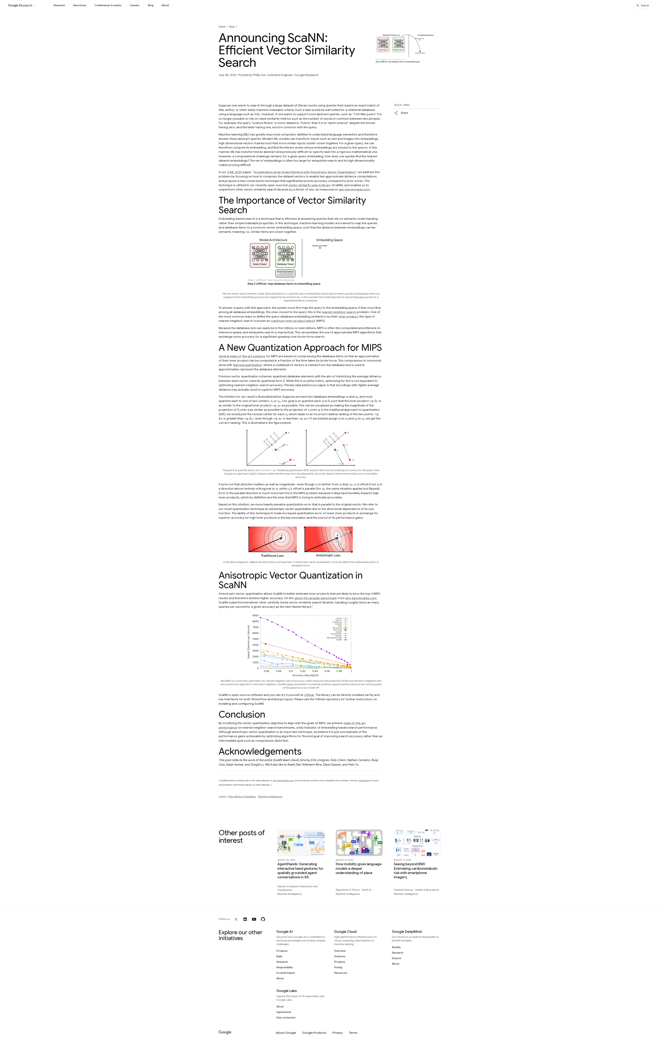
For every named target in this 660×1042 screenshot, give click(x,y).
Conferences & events (108, 5)
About (165, 5)
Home (222, 26)
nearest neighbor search (339, 312)
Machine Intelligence (270, 796)
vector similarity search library (309, 185)
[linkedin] (245, 919)
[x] (236, 919)
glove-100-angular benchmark (315, 598)
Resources (79, 5)
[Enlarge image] (438, 62)
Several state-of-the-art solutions (242, 356)
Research (59, 5)
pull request (364, 780)
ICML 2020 (234, 172)
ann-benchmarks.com (354, 189)
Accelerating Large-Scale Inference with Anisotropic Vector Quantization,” (305, 172)
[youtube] (254, 919)
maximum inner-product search (293, 321)
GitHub (309, 695)
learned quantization (247, 365)
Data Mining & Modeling (242, 796)
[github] (263, 919)
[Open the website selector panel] (35, 5)
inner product (348, 316)
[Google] (225, 1032)
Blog (150, 5)
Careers (135, 5)
